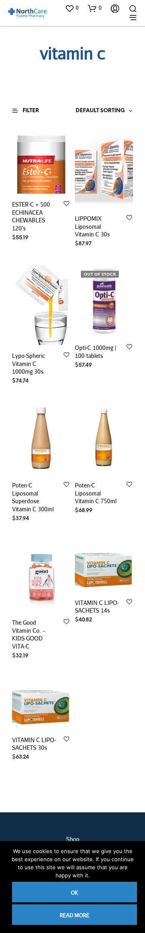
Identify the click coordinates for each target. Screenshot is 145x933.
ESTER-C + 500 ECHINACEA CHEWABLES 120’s (31, 216)
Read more (74, 915)
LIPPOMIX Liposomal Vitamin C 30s (92, 226)
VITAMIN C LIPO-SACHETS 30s (34, 743)
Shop (72, 839)
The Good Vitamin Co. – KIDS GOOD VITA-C (29, 634)
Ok (74, 892)
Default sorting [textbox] (100, 110)
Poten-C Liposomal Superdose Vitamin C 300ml (33, 497)
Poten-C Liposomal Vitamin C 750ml (95, 493)
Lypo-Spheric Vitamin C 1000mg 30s (28, 363)
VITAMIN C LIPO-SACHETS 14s (97, 606)
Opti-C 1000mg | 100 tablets (95, 351)
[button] (72, 8)
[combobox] (89, 111)
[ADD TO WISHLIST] (66, 204)
